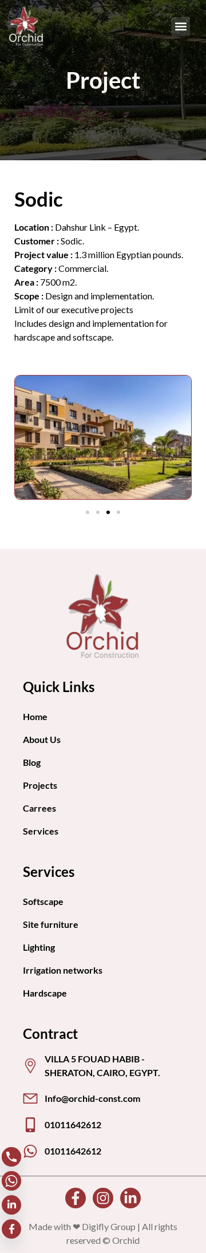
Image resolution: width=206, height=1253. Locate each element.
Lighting (39, 947)
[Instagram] (103, 1198)
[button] (180, 26)
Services (40, 830)
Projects (40, 785)
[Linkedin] (11, 1205)
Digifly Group (109, 1226)
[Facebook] (11, 1229)
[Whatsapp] (11, 1181)
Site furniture (50, 924)
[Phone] (11, 1157)
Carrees (39, 808)
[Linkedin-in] (130, 1198)
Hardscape (45, 992)
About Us (42, 739)
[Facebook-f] (75, 1198)
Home (35, 716)
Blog (32, 762)
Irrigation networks (62, 970)
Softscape (43, 901)
